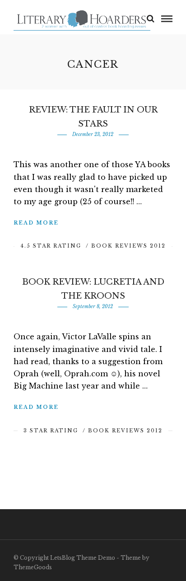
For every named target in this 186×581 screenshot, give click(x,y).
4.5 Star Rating (50, 246)
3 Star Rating (50, 430)
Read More (36, 223)
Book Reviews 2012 (128, 246)
